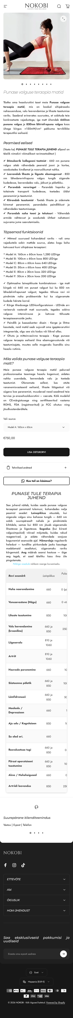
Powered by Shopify (55, 1002)
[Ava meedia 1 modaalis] (63, 18)
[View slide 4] (43, 833)
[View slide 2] (34, 833)
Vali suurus (9, 419)
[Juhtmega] (63, 953)
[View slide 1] (30, 833)
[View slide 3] (38, 833)
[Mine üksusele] (22, 84)
